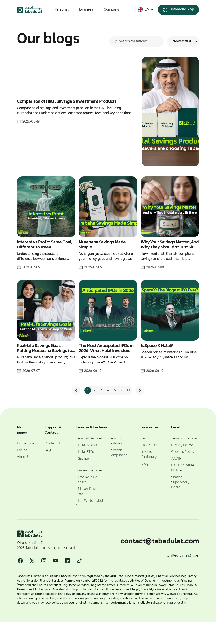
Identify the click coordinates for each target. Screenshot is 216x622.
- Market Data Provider (86, 491)
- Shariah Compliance (118, 453)
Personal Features (115, 441)
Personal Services (89, 438)
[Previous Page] (76, 390)
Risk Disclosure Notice (182, 468)
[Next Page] (140, 390)
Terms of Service (184, 438)
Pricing (22, 450)
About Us (24, 457)
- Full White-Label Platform (89, 503)
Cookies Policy (182, 452)
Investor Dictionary (149, 454)
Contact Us (53, 443)
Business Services (89, 470)
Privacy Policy (182, 445)
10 (128, 390)
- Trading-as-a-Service (87, 480)
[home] (29, 9)
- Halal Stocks (86, 445)
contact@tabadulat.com (159, 541)
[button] (146, 9)
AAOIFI (176, 458)
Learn (145, 438)
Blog (145, 464)
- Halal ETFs (85, 452)
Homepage (25, 443)
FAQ (48, 450)
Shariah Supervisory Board (180, 482)
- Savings (82, 458)
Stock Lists (149, 445)
